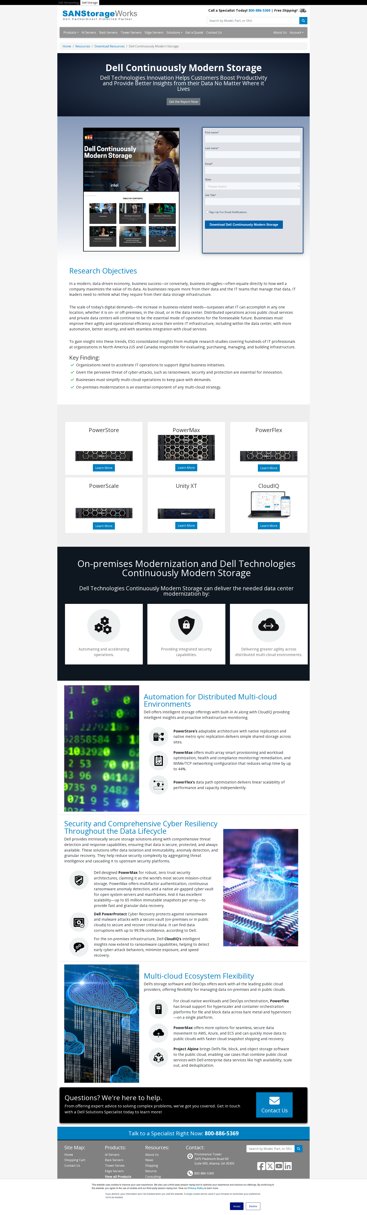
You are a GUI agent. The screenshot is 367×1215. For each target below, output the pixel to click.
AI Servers (89, 32)
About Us (280, 32)
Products (69, 32)
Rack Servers (108, 32)
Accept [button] (236, 1206)
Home (67, 46)
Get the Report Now (183, 102)
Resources (82, 46)
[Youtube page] (279, 1168)
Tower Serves (115, 1165)
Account (295, 32)
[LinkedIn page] (288, 1168)
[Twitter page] (270, 1168)
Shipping (151, 1165)
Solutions (173, 32)
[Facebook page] (261, 1168)
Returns (151, 1171)
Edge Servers (154, 32)
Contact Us (214, 32)
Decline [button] (253, 1206)
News (149, 1160)
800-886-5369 (259, 10)
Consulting (153, 1176)
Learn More (103, 468)
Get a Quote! (194, 32)
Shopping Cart (74, 1160)
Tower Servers (131, 32)
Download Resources (109, 46)
